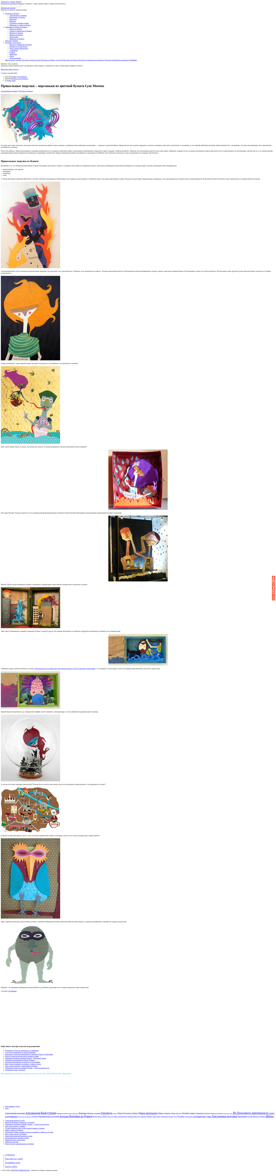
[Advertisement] (32, 1019)
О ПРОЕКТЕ (10, 1155)
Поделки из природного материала (91, 60)
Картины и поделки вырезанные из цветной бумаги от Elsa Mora (29, 1054)
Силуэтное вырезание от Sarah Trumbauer (20, 1052)
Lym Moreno (12, 991)
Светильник (189, 1116)
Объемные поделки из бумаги (16, 27)
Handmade (133, 60)
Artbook (15, 41)
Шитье (270, 1116)
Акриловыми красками (15, 1113)
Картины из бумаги (80, 1116)
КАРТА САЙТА (11, 1167)
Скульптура (199, 1116)
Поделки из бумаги (12, 13)
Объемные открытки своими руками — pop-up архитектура (27, 1068)
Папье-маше (156, 1116)
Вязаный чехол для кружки (15, 1140)
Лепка (105, 1116)
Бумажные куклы (61, 1113)
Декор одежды (164, 1113)
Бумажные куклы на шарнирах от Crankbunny (22, 1050)
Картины (64, 1116)
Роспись (181, 1116)
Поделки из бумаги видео (31, 60)
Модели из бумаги (16, 33)
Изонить (12, 21)
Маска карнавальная (120, 1116)
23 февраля (13, 50)
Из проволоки (20, 1116)
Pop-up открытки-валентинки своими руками (22, 1056)
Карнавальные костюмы (48, 1116)
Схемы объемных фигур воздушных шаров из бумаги (25, 1128)
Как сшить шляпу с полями (15, 1126)
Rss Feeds (12, 81)
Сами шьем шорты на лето (15, 1120)
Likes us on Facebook (20, 79)
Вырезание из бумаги (17, 17)
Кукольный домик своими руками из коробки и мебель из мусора (29, 1132)
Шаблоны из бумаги (16, 39)
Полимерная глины (167, 1116)
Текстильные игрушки (224, 1116)
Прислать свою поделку (10, 69)
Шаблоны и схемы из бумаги (20, 25)
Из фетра (34, 1116)
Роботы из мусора (11, 1142)
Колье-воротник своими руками (17, 1138)
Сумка (208, 1116)
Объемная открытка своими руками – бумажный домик (25, 1058)
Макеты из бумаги (16, 35)
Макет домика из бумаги (14, 1130)
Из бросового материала (249, 1113)
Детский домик (188, 1113)
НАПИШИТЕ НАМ (12, 1163)
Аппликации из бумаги (18, 15)
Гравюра (115, 1113)
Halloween (13, 54)
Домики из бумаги (217, 1113)
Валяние (70, 1113)
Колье (95, 1116)
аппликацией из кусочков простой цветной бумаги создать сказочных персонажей (64, 669)
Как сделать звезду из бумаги (16, 1134)
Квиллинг (13, 19)
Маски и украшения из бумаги (20, 45)
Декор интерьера (147, 1113)
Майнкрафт (110, 1116)
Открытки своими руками (19, 23)
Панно (149, 1116)
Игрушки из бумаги (70, 60)
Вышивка (83, 1113)
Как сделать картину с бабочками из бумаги (21, 1066)
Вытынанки (75, 1113)
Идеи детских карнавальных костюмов (19, 1144)
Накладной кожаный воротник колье (18, 1136)
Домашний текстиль (202, 1113)
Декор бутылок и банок (127, 1113)
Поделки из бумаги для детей (52, 60)
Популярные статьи (12, 1106)
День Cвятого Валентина (18, 48)
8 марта (12, 52)
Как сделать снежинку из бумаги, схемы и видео (23, 1064)
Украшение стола (245, 1116)
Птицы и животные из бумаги (20, 31)
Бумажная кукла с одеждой (15, 1070)
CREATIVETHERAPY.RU (20, 1170)
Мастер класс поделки (13, 60)
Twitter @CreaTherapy (19, 77)
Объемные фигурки (133, 1116)
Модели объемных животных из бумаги (20, 1122)
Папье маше (13, 37)
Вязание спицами (94, 1113)
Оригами (8, 41)
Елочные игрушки (228, 1113)
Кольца (100, 1116)
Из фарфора (28, 1116)
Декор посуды (176, 1113)
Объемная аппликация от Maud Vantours (20, 1060)
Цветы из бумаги (15, 29)
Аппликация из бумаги (9, 91)
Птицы (175, 1116)
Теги (7, 1108)
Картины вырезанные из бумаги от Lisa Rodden (22, 1062)
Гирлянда (106, 1113)
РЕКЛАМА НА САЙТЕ (14, 1159)
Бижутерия (48, 1113)
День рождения (15, 58)
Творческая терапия (8, 8)
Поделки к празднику (13, 43)
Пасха (11, 56)
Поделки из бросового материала (116, 60)
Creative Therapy (15, 2)
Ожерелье (143, 1116)
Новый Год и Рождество (18, 46)
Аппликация (33, 1113)
